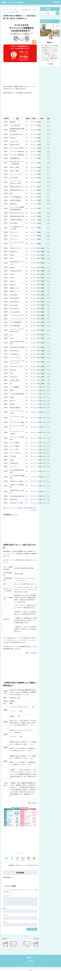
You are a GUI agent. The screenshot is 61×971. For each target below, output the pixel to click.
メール (6, 915)
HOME (31, 957)
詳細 (48, 122)
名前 (5, 908)
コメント (6, 896)
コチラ (15, 515)
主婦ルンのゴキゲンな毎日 (13, 2)
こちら (12, 877)
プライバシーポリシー (30, 963)
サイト (5, 922)
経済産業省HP (33, 653)
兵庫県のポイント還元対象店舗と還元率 (26, 865)
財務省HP (34, 803)
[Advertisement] (20, 75)
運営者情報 (56, 2)
